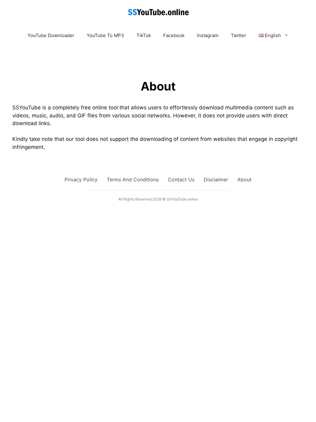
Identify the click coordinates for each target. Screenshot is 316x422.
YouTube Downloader (50, 35)
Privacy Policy (81, 179)
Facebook (174, 35)
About (244, 179)
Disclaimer (216, 179)
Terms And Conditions (133, 179)
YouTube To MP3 (105, 35)
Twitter (238, 35)
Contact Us (181, 179)
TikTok (143, 35)
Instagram (207, 35)
